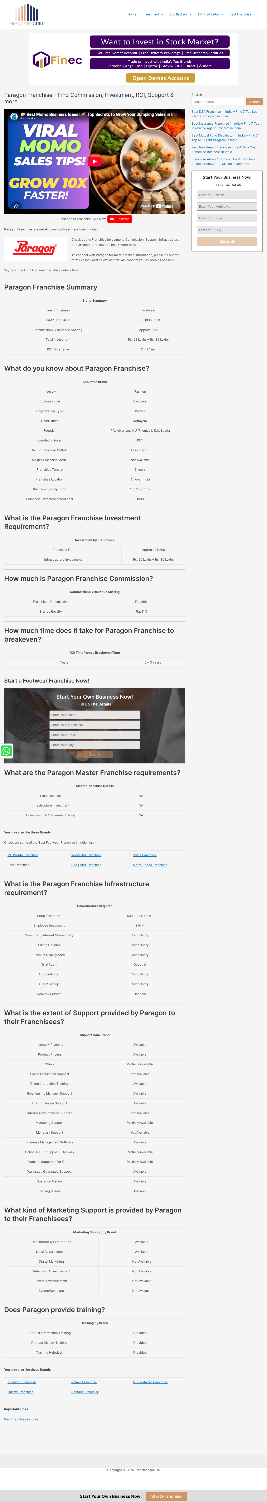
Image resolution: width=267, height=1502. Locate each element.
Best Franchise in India (21, 1419)
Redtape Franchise (85, 1392)
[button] (161, 14)
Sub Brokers (178, 14)
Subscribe (122, 219)
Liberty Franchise (20, 1392)
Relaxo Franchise (84, 1382)
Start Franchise (166, 1496)
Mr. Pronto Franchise (23, 855)
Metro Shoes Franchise (150, 865)
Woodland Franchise (86, 855)
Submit (94, 754)
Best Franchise (240, 14)
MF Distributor (208, 14)
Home (132, 14)
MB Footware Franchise (150, 1382)
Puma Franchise (145, 855)
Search (196, 95)
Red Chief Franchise (86, 865)
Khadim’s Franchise (22, 1382)
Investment (151, 14)
